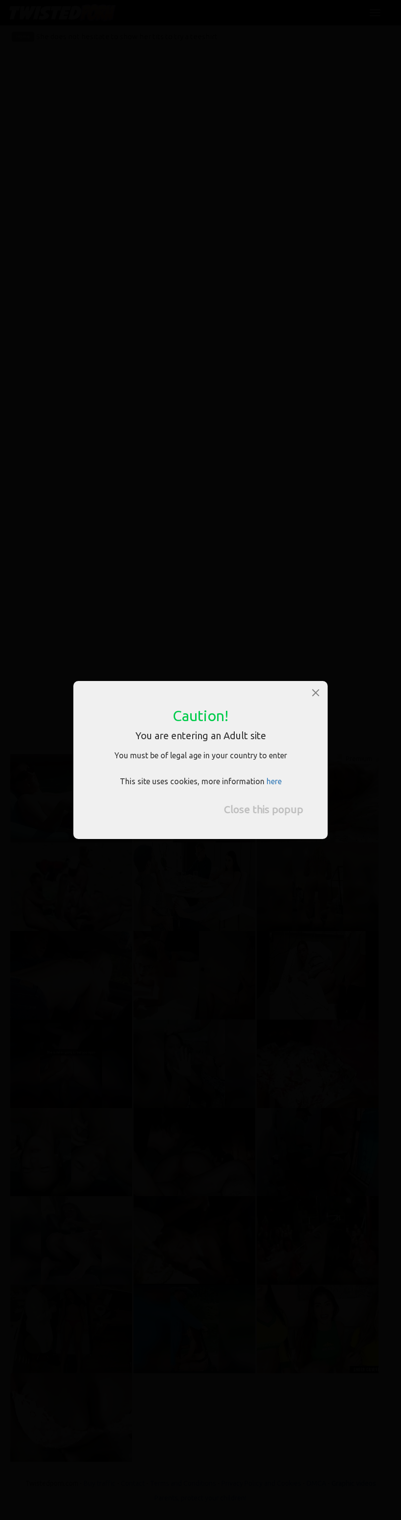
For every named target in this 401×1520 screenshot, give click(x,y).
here (274, 781)
